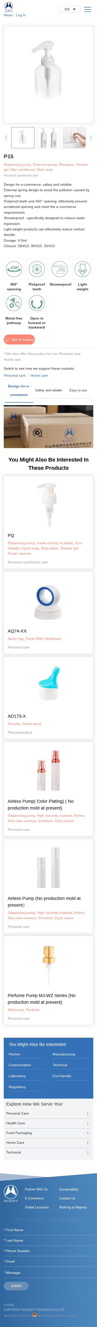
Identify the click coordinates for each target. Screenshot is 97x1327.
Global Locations (37, 1207)
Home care (39, 375)
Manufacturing (63, 1054)
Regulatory (17, 1087)
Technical (59, 1065)
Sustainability (69, 1189)
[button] (6, 138)
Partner (14, 1054)
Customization (20, 1065)
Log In (21, 15)
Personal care (15, 375)
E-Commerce (34, 1198)
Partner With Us (36, 1189)
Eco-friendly (61, 1076)
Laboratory (17, 1076)
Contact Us (67, 1198)
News (8, 15)
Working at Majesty (73, 1207)
